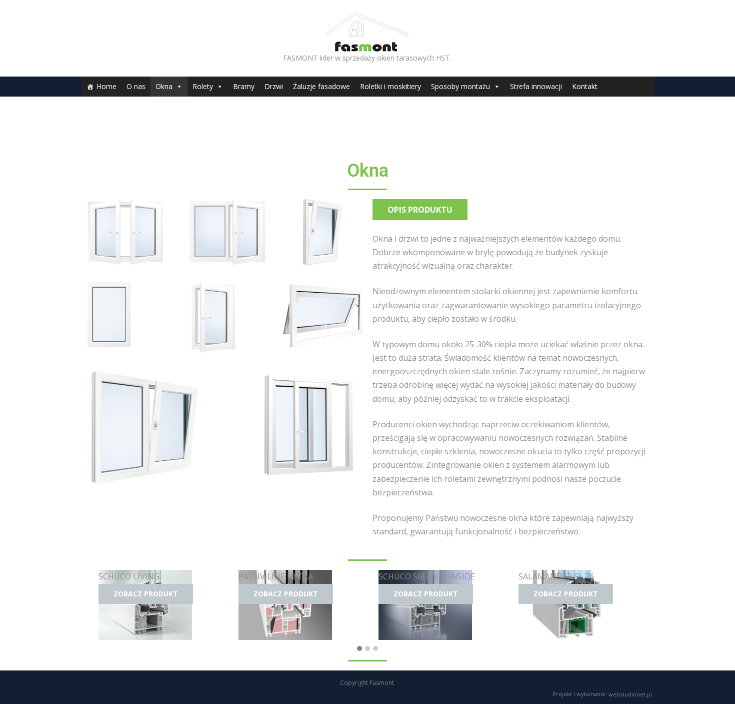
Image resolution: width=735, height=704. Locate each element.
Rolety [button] (202, 86)
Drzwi (273, 86)
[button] (360, 648)
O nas (136, 86)
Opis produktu (420, 209)
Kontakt (585, 86)
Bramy (243, 86)
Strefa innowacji (536, 86)
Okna (164, 86)
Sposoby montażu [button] (460, 86)
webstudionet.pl (630, 693)
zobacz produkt (146, 593)
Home (106, 86)
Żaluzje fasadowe (321, 86)
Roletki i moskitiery (390, 86)
